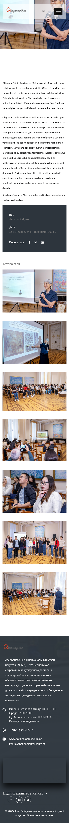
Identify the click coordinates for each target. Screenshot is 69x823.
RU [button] (44, 11)
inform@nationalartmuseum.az (27, 744)
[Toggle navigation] (58, 11)
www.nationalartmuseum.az (25, 738)
